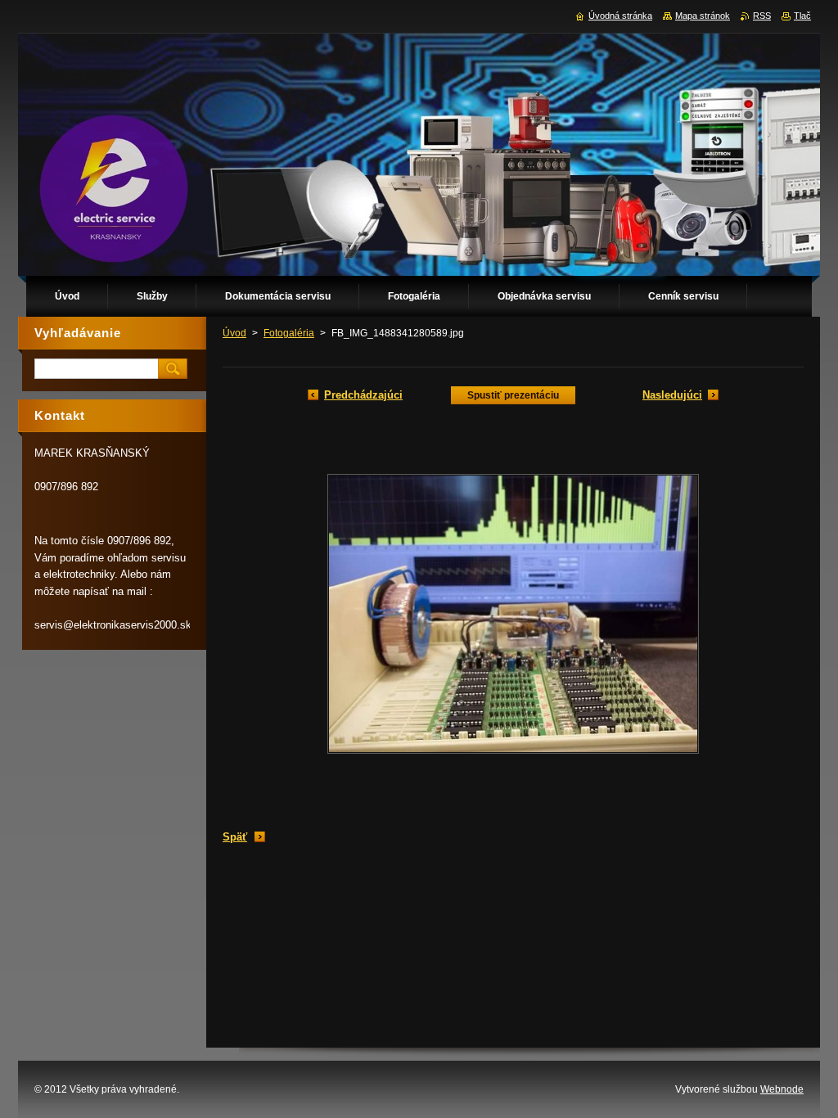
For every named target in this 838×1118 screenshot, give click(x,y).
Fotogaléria (289, 333)
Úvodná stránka (620, 15)
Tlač (802, 15)
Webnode (782, 1089)
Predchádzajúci (363, 395)
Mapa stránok (702, 15)
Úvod (234, 333)
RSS (762, 15)
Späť (235, 837)
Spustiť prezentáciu (513, 395)
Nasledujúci (672, 395)
